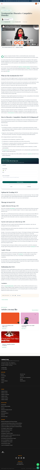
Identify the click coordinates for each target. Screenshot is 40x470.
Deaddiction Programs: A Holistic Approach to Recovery (10, 435)
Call (11, 186)
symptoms (6, 149)
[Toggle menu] (38, 4)
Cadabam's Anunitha (4, 397)
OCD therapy (12, 208)
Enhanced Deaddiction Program (6, 436)
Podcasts (2, 377)
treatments (33, 246)
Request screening (20, 182)
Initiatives (2, 379)
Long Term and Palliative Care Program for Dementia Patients (11, 426)
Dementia (2, 408)
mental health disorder (9, 285)
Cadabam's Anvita (4, 396)
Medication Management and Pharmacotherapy (9, 421)
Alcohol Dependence (4, 413)
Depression (3, 414)
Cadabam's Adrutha (4, 399)
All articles (3, 7)
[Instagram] (19, 458)
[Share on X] (11, 295)
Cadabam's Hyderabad (5, 394)
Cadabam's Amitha (4, 392)
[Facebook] (16, 458)
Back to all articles (5, 299)
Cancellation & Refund (35, 468)
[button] (3, 170)
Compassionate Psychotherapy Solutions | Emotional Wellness (11, 423)
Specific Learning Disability (5, 406)
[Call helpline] (36, 4)
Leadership (22, 375)
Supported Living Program (5, 431)
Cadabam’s (28, 68)
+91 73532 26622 (4, 369)
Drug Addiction (3, 411)
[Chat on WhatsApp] (37, 464)
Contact (2, 382)
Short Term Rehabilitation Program (7, 440)
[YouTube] (21, 458)
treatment (21, 254)
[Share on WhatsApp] (15, 295)
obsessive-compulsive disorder (24, 66)
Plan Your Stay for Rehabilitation (25, 377)
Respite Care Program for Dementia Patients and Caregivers (11, 424)
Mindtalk (21, 379)
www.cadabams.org (20, 464)
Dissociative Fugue (4, 416)
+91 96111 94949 (4, 367)
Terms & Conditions (29, 468)
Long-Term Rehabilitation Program (7, 445)
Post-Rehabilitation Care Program (6, 441)
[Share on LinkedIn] (13, 295)
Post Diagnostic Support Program (6, 428)
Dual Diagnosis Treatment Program (7, 433)
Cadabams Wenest (4, 380)
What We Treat (22, 374)
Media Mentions (22, 380)
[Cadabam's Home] (2, 3)
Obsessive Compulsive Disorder (6, 409)
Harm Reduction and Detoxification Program (8, 438)
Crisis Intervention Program (5, 443)
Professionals (3, 375)
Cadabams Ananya (4, 391)
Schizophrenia (3, 404)
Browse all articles (35, 310)
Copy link (19, 295)
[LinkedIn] (24, 458)
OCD (8, 71)
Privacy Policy (23, 468)
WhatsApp (29, 186)
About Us (2, 374)
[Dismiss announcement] (38, 1)
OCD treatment (11, 112)
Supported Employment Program (6, 429)
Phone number (4, 168)
